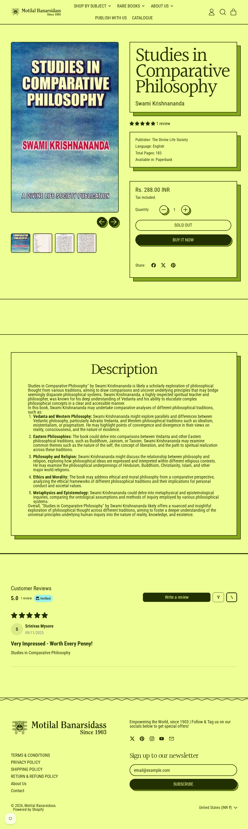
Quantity (142, 210)
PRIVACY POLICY (25, 762)
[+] (185, 209)
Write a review (177, 597)
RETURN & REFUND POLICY (34, 776)
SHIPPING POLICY (26, 769)
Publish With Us (111, 17)
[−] (163, 209)
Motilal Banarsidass (39, 805)
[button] (222, 12)
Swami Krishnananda (160, 103)
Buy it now (183, 239)
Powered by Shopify (28, 809)
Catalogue (142, 17)
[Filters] (218, 597)
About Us (18, 783)
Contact (17, 790)
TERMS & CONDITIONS (30, 755)
